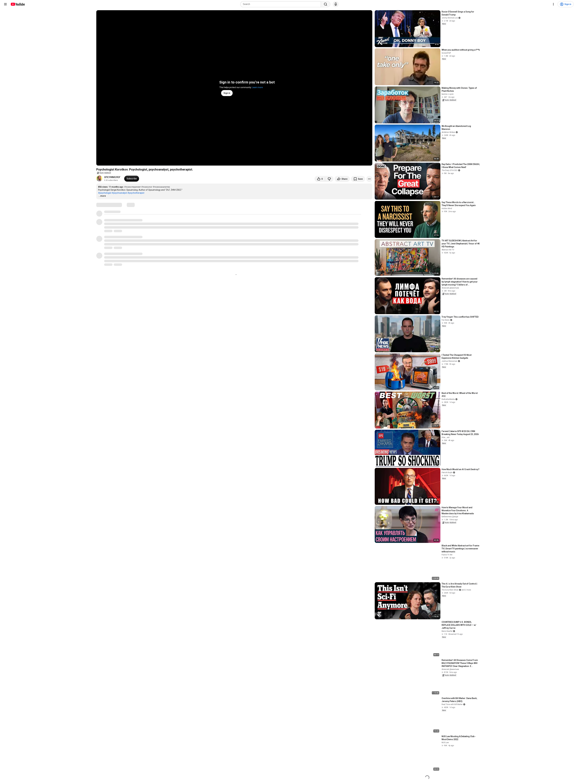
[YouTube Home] (17, 4)
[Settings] (553, 4)
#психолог (146, 187)
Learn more (257, 87)
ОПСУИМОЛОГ (112, 177)
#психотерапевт (132, 187)
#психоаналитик (161, 187)
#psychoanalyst (119, 193)
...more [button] (102, 196)
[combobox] (281, 4)
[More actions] (369, 179)
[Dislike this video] (329, 179)
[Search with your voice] (336, 4)
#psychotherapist (136, 193)
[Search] (325, 4)
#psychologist (104, 193)
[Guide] (5, 4)
